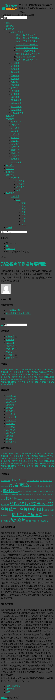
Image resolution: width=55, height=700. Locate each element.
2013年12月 (11, 442)
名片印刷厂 (27, 374)
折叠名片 (15, 156)
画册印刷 (15, 66)
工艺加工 (10, 355)
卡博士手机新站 (13, 686)
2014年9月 (10, 424)
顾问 (32, 382)
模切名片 (15, 147)
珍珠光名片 (19, 504)
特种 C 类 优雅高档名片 (27, 41)
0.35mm (9, 370)
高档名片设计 (13, 310)
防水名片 (17, 520)
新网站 (9, 227)
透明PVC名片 (7, 515)
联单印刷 (15, 72)
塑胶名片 (48, 491)
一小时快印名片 (39, 486)
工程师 (28, 379)
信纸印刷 (15, 82)
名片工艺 (20, 187)
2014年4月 (10, 430)
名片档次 (20, 181)
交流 (18, 200)
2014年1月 (10, 439)
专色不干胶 (16, 110)
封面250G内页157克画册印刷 (35, 494)
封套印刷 (15, 69)
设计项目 (10, 172)
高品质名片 (44, 521)
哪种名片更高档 (37, 377)
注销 (23, 218)
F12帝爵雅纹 (19, 485)
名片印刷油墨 (37, 374)
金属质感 (34, 515)
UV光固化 (38, 370)
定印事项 (10, 175)
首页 (8, 23)
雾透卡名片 (16, 122)
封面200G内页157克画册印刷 (16, 494)
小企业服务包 (17, 113)
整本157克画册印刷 (23, 499)
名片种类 (15, 178)
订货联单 (46, 510)
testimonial (10, 249)
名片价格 (12, 374)
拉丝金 (11, 498)
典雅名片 (10, 491)
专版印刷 (4, 372)
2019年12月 (11, 396)
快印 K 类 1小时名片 (25, 57)
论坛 (23, 203)
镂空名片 (15, 159)
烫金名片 (15, 141)
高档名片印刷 (17, 32)
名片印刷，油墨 (48, 374)
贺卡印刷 (15, 91)
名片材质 (20, 184)
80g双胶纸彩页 (5, 481)
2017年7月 (10, 408)
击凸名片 (15, 134)
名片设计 (10, 169)
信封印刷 (15, 79)
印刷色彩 (38, 372)
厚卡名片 (36, 491)
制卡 (18, 190)
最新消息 (10, 26)
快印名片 (47, 494)
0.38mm (15, 370)
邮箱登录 (10, 689)
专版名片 (47, 486)
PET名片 (22, 370)
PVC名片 (15, 128)
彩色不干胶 (16, 106)
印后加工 (45, 372)
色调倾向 (23, 382)
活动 (23, 209)
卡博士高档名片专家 (27, 372)
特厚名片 (45, 499)
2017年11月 (11, 402)
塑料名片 (42, 491)
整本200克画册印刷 (36, 499)
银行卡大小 (46, 515)
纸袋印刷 (15, 94)
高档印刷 (38, 382)
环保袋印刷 (16, 100)
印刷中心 (10, 29)
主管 (13, 372)
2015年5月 (10, 414)
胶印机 (16, 382)
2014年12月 (11, 417)
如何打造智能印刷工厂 (17, 379)
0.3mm (3, 370)
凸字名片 (15, 137)
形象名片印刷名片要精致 (23, 264)
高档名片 (45, 382)
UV (33, 370)
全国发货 (15, 196)
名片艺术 (10, 349)
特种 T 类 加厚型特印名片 (28, 54)
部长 (28, 382)
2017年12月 (11, 399)
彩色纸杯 (15, 88)
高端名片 (10, 384)
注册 (23, 224)
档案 (23, 206)
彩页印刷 (15, 63)
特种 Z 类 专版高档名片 (27, 60)
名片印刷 (19, 374)
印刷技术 (10, 339)
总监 (50, 379)
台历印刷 (15, 85)
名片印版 (4, 377)
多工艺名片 (16, 162)
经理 (5, 382)
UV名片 (14, 131)
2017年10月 (11, 405)
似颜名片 (15, 153)
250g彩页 (49, 481)
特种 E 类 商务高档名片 (27, 48)
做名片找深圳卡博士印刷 (18, 313)
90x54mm (18, 480)
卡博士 (4, 698)
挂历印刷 (15, 97)
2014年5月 (10, 427)
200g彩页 (43, 481)
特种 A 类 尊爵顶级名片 (27, 35)
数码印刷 (15, 75)
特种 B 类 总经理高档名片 (28, 38)
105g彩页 (30, 481)
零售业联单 (29, 521)
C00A (2, 486)
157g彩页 (36, 481)
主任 (10, 372)
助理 (17, 372)
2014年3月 (10, 433)
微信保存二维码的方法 (39, 379)
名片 (6, 374)
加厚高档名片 (28, 491)
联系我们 (10, 193)
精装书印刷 (16, 103)
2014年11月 (11, 420)
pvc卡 (32, 486)
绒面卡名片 (18, 509)
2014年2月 (10, 436)
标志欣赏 (10, 165)
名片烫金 (18, 377)
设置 (23, 212)
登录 (23, 221)
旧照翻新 (10, 116)
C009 (6, 486)
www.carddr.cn (48, 370)
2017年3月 (10, 411)
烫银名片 (15, 144)
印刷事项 (10, 336)
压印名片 (15, 150)
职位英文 (10, 382)
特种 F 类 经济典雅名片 (26, 51)
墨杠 (6, 379)
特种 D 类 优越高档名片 (27, 44)
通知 (23, 215)
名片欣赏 (10, 119)
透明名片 (15, 125)
